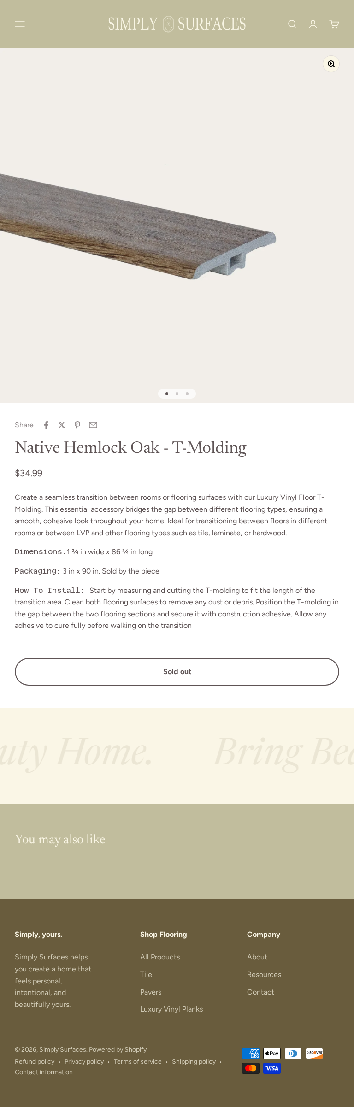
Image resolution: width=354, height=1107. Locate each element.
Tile (146, 974)
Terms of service (138, 1062)
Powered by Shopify (118, 1050)
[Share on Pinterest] (77, 425)
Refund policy (34, 1062)
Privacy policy (84, 1062)
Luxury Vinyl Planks (171, 1009)
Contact (260, 992)
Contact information (44, 1072)
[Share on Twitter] (62, 425)
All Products (160, 957)
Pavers (150, 992)
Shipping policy (194, 1062)
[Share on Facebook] (46, 425)
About (257, 957)
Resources (264, 974)
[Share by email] (93, 425)
